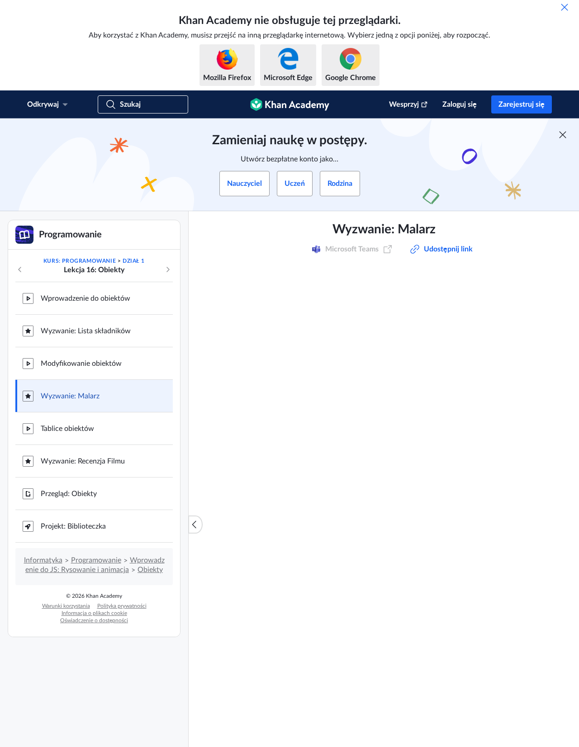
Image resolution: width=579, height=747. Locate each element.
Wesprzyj (404, 104)
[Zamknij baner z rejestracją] (563, 135)
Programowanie (96, 560)
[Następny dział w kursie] (167, 269)
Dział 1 (133, 261)
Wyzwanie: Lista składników (86, 331)
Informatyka (43, 560)
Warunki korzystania (66, 606)
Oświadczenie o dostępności (94, 620)
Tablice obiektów (67, 428)
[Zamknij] (564, 7)
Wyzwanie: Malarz (70, 396)
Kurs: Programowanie (79, 261)
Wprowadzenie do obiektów (85, 298)
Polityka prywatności (122, 606)
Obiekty (150, 569)
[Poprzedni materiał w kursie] (19, 269)
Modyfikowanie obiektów (81, 363)
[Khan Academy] (289, 104)
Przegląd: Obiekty (69, 493)
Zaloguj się (459, 104)
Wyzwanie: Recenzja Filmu (83, 461)
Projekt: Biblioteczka (73, 526)
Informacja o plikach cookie (94, 613)
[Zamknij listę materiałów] (195, 524)
